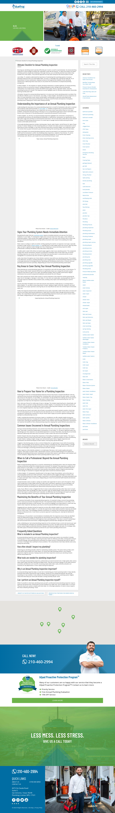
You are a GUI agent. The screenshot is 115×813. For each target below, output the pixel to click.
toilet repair (86, 365)
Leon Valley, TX (43, 108)
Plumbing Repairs (87, 245)
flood (84, 157)
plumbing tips (86, 257)
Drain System (86, 147)
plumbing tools (87, 260)
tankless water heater (88, 335)
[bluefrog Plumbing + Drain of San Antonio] (18, 6)
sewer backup (86, 288)
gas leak (85, 166)
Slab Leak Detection (88, 317)
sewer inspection (87, 291)
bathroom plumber (88, 111)
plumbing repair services (89, 242)
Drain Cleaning (86, 135)
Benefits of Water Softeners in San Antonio (30, 593)
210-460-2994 (94, 6)
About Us (15, 782)
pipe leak (85, 204)
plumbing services (87, 251)
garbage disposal (87, 163)
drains (84, 149)
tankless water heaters (89, 356)
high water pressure (88, 172)
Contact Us (16, 784)
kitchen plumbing (87, 180)
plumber (85, 213)
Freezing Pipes (86, 160)
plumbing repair (87, 239)
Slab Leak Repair (87, 320)
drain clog (85, 141)
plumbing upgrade (87, 262)
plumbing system (38, 235)
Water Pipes (86, 412)
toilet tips (85, 368)
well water (85, 426)
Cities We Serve (35, 782)
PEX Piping (85, 201)
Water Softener (87, 420)
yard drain (85, 429)
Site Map (31, 808)
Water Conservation (88, 379)
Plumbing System (87, 254)
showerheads (86, 305)
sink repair (85, 308)
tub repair (85, 371)
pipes (84, 210)
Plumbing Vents (87, 268)
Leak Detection (86, 186)
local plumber (86, 189)
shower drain (86, 299)
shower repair (86, 302)
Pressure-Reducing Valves (89, 271)
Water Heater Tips (87, 397)
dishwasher (86, 132)
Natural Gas (86, 195)
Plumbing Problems (88, 236)
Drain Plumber (86, 144)
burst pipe (85, 120)
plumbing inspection (88, 227)
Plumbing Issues (87, 230)
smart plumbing (87, 326)
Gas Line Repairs (87, 169)
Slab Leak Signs (87, 323)
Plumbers (85, 219)
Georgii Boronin (54, 228)
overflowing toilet (87, 198)
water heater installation (89, 391)
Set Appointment (96, 2)
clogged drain (86, 126)
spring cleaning (87, 329)
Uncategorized (86, 373)
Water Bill (85, 376)
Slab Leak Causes (87, 314)
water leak (85, 403)
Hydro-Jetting (86, 177)
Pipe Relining (86, 207)
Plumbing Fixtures (87, 224)
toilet (84, 359)
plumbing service (87, 248)
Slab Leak (85, 311)
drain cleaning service (88, 138)
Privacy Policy (38, 808)
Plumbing (85, 221)
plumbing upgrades (88, 265)
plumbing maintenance (89, 233)
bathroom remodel (88, 117)
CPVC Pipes (85, 129)
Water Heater (86, 388)
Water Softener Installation (90, 423)
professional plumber (88, 274)
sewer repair (86, 293)
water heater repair (88, 394)
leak (84, 183)
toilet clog (85, 362)
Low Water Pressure (88, 192)
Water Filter (86, 382)
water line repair (87, 409)
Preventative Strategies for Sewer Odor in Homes (61, 593)
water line (85, 406)
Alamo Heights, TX (36, 245)
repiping (85, 277)
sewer (84, 285)
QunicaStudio (54, 388)
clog (84, 123)
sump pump (86, 332)
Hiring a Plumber (87, 175)
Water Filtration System (89, 385)
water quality (86, 417)
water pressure (87, 414)
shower (84, 296)
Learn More (57, 700)
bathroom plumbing (88, 114)
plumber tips (86, 216)
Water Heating (86, 400)
